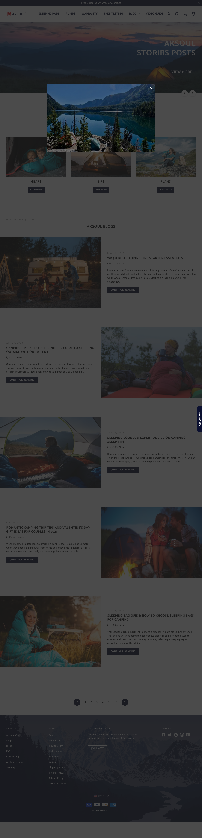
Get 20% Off (199, 419)
